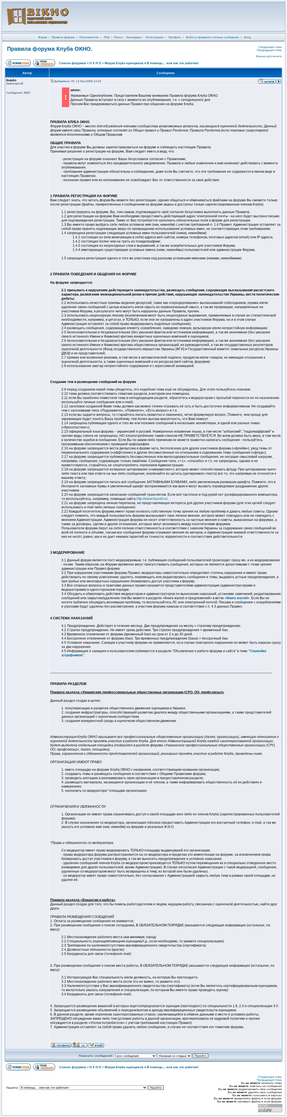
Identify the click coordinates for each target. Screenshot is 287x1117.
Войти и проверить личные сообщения (212, 37)
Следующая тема (270, 47)
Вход (247, 37)
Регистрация (154, 37)
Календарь (133, 37)
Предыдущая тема (269, 50)
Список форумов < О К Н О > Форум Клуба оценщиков (101, 63)
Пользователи (89, 37)
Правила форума (63, 37)
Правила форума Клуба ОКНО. (49, 49)
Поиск (118, 37)
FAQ (107, 37)
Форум (42, 37)
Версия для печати (269, 56)
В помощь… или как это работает (173, 63)
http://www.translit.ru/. (152, 499)
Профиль (174, 37)
